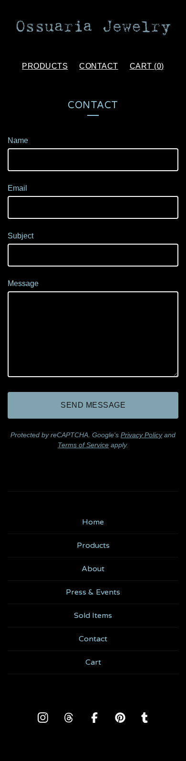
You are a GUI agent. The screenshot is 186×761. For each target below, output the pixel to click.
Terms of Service (83, 445)
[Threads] (69, 718)
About (93, 569)
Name (18, 140)
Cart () (147, 66)
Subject (20, 236)
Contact (98, 66)
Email (17, 188)
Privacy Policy (141, 435)
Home (93, 522)
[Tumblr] (144, 718)
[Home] (93, 26)
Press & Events (93, 592)
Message (23, 283)
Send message (93, 405)
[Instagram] (43, 718)
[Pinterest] (120, 718)
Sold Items (93, 615)
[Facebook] (94, 718)
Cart (93, 662)
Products (45, 66)
